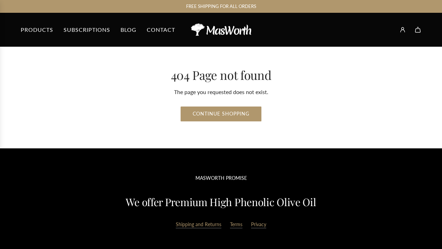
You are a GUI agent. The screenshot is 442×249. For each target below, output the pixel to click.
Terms (236, 224)
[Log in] (402, 29)
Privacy (258, 224)
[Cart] (417, 29)
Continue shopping (221, 114)
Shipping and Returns (198, 224)
